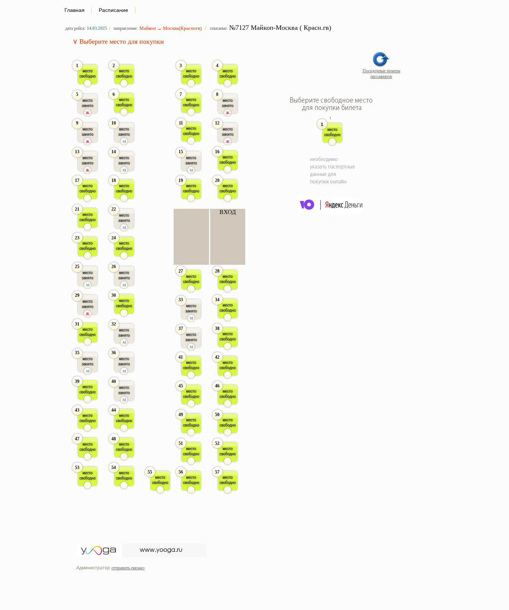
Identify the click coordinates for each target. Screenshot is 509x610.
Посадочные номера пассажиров (381, 73)
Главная (74, 10)
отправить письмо (128, 567)
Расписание (113, 10)
